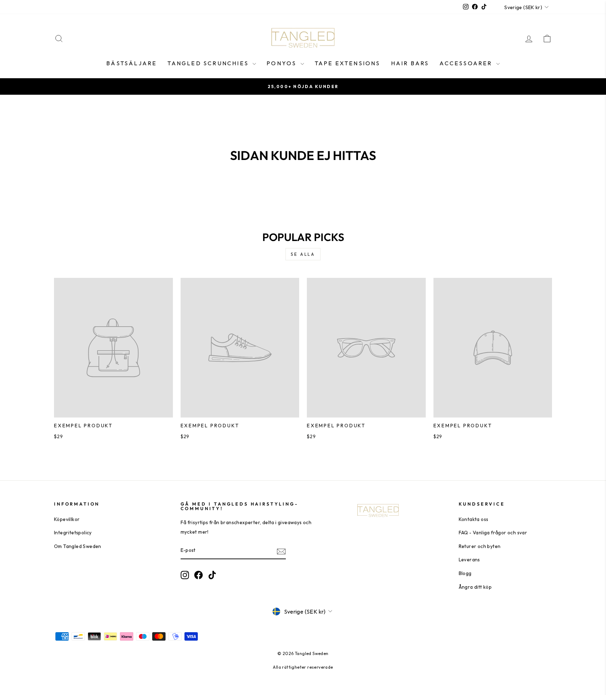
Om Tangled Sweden (77, 546)
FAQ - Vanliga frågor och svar (493, 532)
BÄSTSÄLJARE (131, 63)
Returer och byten (480, 546)
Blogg (465, 573)
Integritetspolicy (73, 532)
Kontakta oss (474, 519)
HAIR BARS (410, 63)
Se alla (303, 254)
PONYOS (282, 63)
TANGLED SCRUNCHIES (209, 63)
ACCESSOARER (466, 63)
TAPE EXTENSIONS (348, 63)
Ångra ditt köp (475, 587)
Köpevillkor (67, 519)
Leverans (469, 559)
